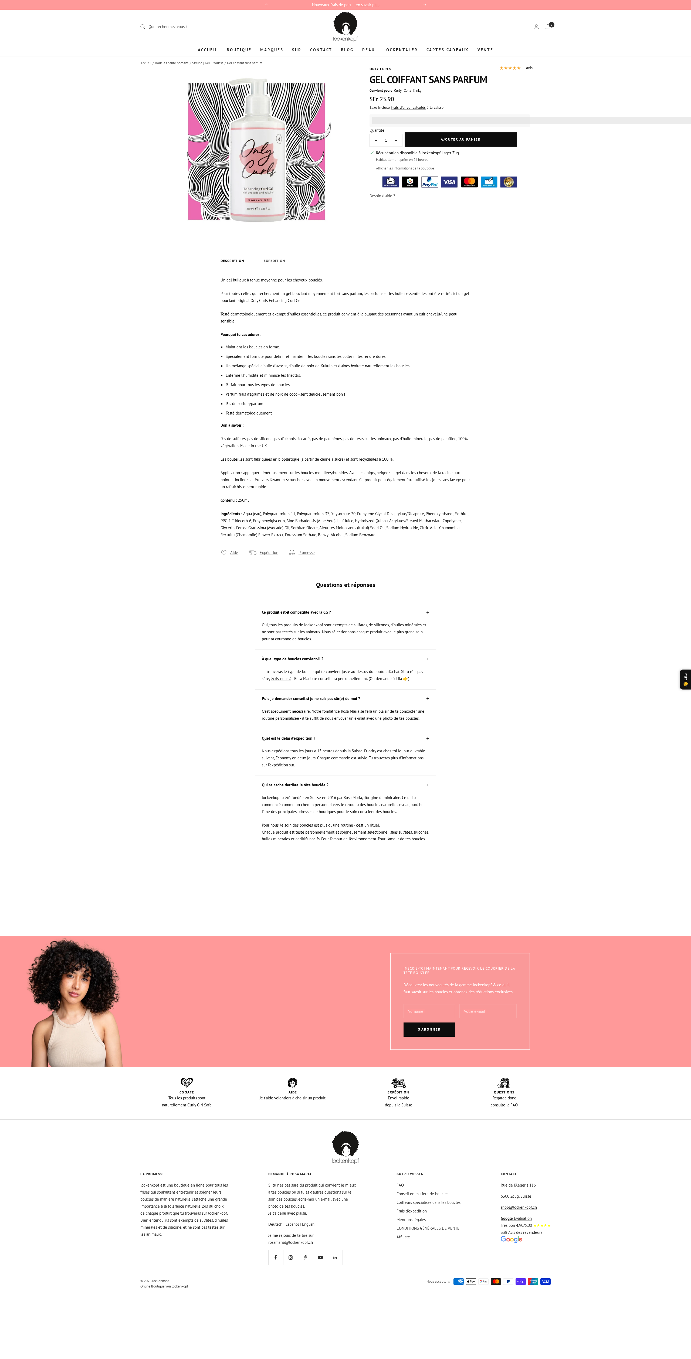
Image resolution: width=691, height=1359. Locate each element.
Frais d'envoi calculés (408, 107)
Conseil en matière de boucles (422, 1193)
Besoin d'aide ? (382, 195)
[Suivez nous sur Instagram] (290, 1257)
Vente (485, 49)
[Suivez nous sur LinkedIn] (335, 1257)
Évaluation (516, 1218)
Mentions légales (411, 1219)
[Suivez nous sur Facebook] (275, 1257)
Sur (297, 49)
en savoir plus (367, 4)
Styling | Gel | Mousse (207, 63)
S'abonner (429, 1029)
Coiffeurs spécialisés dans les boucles (428, 1202)
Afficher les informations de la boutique (405, 168)
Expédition (274, 261)
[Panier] (548, 26)
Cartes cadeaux (447, 49)
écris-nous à (281, 678)
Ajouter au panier (461, 139)
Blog (347, 49)
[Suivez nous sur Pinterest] (305, 1257)
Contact (321, 49)
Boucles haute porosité (172, 63)
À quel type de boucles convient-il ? (292, 658)
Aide (234, 552)
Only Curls (380, 69)
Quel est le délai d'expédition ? (288, 738)
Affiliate (403, 1236)
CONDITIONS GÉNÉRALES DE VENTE (428, 1228)
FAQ (400, 1185)
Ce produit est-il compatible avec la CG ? (296, 612)
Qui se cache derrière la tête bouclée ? (295, 784)
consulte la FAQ (504, 1104)
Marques (271, 49)
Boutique (239, 49)
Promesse (307, 552)
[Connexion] (536, 26)
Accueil (208, 49)
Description (232, 261)
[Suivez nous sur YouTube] (320, 1257)
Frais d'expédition (412, 1211)
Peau (368, 49)
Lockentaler (401, 49)
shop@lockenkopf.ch (519, 1207)
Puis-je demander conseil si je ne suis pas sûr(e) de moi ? (311, 698)
